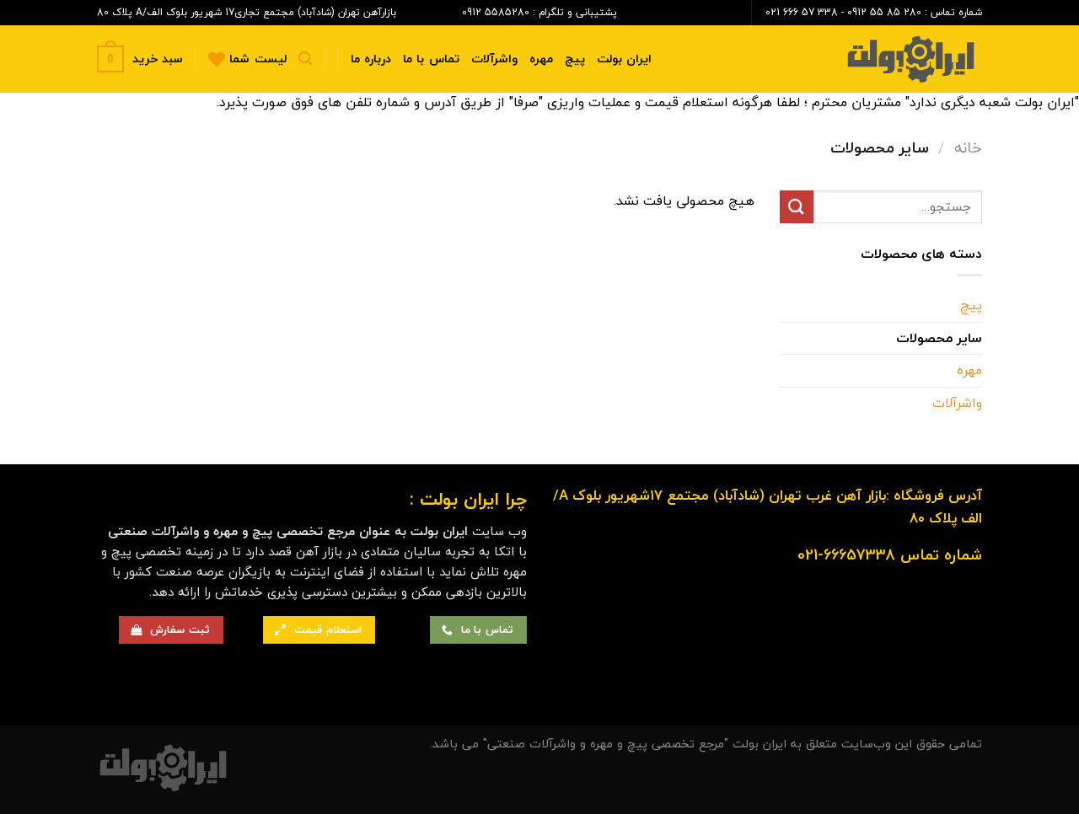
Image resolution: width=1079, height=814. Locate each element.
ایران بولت (624, 58)
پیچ (575, 58)
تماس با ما (431, 58)
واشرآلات (494, 58)
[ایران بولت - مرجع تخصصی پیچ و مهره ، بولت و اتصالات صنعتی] (897, 59)
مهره (541, 58)
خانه (968, 147)
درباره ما (371, 58)
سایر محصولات (939, 338)
